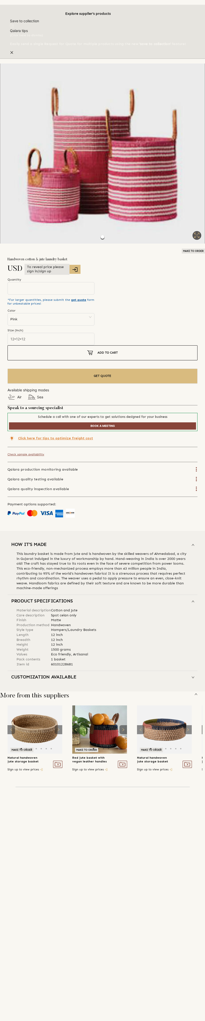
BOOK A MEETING (102, 426)
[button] (102, 154)
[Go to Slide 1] (102, 237)
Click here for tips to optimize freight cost (55, 438)
